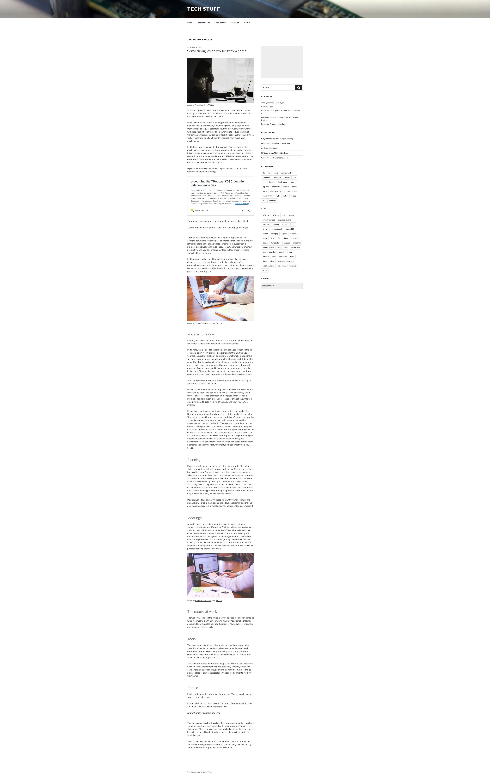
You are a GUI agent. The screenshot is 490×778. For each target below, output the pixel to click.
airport (292, 215)
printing (282, 252)
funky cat (277, 177)
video (293, 196)
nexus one (295, 247)
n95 (278, 247)
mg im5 (266, 187)
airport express (269, 220)
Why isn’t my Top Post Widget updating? (277, 139)
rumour (266, 257)
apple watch (286, 173)
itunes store (275, 243)
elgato (284, 234)
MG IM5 (247, 23)
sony (274, 257)
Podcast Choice (203, 23)
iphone (272, 182)
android (276, 224)
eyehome (294, 234)
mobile (286, 187)
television (283, 257)
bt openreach (277, 229)
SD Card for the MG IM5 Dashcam (275, 153)
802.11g (266, 215)
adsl (284, 215)
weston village (268, 266)
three (265, 261)
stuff (277, 196)
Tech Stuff (203, 9)
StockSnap (199, 105)
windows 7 (282, 266)
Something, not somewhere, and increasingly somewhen (217, 227)
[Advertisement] (282, 62)
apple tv (285, 224)
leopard (287, 243)
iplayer (294, 238)
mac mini (297, 243)
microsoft (276, 187)
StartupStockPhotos (203, 323)
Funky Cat (234, 23)
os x (264, 252)
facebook (266, 177)
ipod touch (282, 182)
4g (269, 173)
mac (292, 182)
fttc (279, 238)
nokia (265, 191)
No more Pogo (267, 107)
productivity (267, 196)
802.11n (276, 215)
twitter (285, 196)
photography (275, 191)
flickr (273, 238)
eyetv (265, 238)
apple (276, 173)
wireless (292, 266)
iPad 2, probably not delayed (272, 103)
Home (189, 23)
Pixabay (211, 105)
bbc (293, 224)
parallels (272, 252)
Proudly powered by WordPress (199, 772)
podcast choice (290, 191)
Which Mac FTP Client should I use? (275, 158)
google (287, 177)
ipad (264, 182)
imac (286, 238)
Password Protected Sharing (273, 124)
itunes (265, 243)
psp (290, 252)
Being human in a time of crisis (203, 713)
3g (264, 173)
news (294, 187)
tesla (292, 257)
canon (265, 234)
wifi (264, 200)
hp (294, 177)
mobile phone (268, 247)
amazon (266, 224)
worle (265, 270)
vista (272, 261)
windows (272, 200)
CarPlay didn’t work (269, 148)
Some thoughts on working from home (216, 51)
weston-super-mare (286, 261)
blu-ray (265, 229)
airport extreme (284, 220)
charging (274, 234)
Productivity (220, 23)
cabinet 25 (290, 229)
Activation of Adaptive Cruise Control (276, 143)
